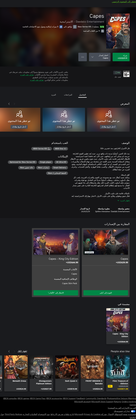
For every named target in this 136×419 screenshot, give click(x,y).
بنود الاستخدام (44, 414)
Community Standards (96, 398)
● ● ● (82, 57)
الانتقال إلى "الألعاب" (56, 292)
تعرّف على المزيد (27, 74)
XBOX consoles (10, 398)
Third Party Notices (13, 414)
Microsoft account (82, 401)
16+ (118, 73)
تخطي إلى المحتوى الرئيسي (124, 1)
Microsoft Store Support (102, 401)
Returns (117, 401)
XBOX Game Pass (38, 398)
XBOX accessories (54, 398)
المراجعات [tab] (68, 94)
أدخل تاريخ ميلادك (108, 127)
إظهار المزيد (125, 200)
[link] (118, 326)
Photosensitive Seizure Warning (121, 398)
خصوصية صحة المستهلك (125, 414)
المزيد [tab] (53, 94)
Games (133, 404)
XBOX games (23, 398)
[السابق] (14, 104)
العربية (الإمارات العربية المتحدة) (122, 407)
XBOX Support (69, 398)
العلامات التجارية (30, 414)
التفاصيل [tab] (82, 94)
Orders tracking (129, 401)
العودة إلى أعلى (106, 292)
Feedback (80, 398)
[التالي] (9, 104)
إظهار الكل (22, 351)
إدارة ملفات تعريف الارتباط (62, 414)
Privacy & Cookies (92, 414)
